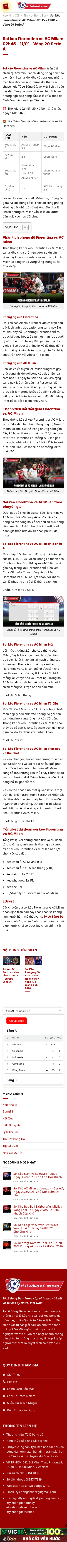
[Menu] (6, 6)
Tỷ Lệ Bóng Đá (54, 916)
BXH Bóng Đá (12, 1125)
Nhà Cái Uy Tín (12, 1153)
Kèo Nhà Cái (11, 15)
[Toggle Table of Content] (24, 227)
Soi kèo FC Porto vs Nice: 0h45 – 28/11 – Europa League (11, 975)
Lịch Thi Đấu (11, 1132)
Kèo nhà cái (10, 1105)
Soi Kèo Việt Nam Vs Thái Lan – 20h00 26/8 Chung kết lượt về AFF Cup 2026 (38, 1244)
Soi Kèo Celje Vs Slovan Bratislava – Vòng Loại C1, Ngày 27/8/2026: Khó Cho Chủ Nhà (36, 1228)
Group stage (16, 1020)
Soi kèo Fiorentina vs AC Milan (24, 68)
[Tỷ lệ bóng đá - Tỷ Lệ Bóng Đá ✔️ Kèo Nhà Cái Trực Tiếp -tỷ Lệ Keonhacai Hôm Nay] (33, 6)
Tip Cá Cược (11, 1146)
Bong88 (8, 1111)
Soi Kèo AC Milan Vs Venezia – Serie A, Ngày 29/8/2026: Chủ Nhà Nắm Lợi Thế (38, 1192)
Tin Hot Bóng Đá (35, 15)
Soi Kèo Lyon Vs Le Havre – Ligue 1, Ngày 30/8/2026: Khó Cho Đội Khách (37, 1175)
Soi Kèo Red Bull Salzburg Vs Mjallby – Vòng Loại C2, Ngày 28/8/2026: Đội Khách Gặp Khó (38, 1210)
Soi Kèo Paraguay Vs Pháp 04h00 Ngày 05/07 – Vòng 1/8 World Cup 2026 (33, 979)
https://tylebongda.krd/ (35, 1486)
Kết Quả (8, 1118)
